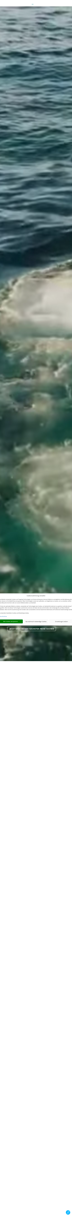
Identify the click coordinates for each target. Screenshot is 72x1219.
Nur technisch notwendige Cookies (36, 621)
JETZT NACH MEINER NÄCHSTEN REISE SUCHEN (31, 629)
